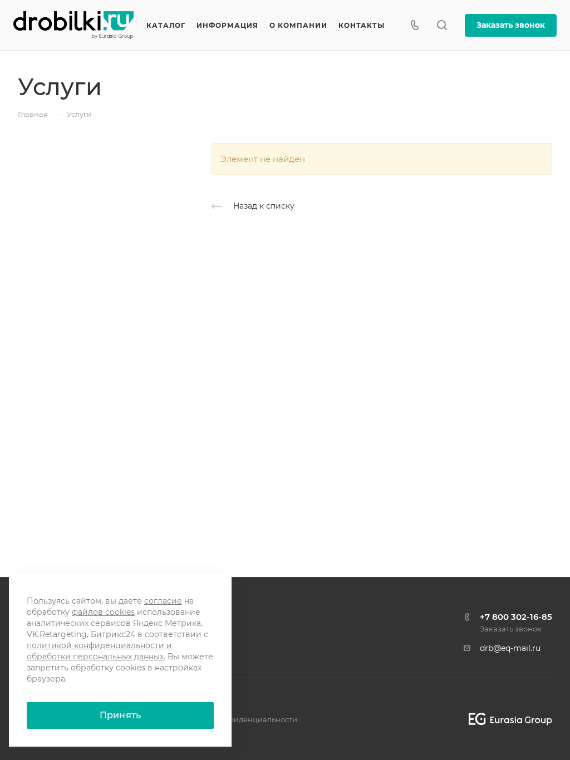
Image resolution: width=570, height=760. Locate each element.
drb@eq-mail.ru (510, 648)
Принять (120, 715)
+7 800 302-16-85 (516, 616)
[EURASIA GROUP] (506, 719)
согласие (163, 601)
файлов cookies (103, 612)
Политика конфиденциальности (236, 719)
